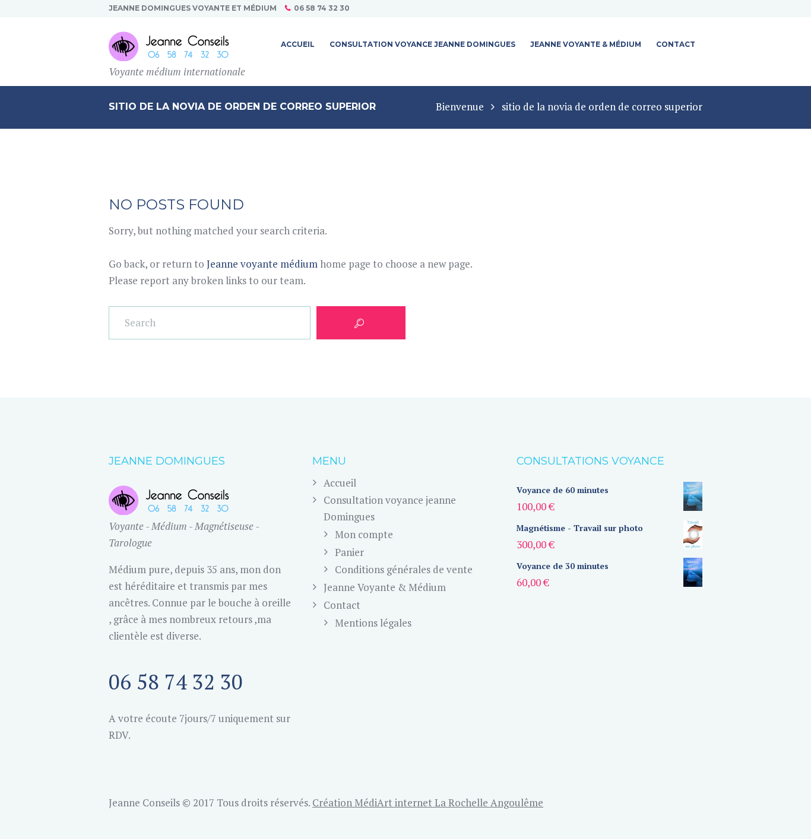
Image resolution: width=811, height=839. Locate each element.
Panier (349, 552)
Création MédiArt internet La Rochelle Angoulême (427, 802)
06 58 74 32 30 (322, 8)
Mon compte (364, 534)
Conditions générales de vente (404, 569)
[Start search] (361, 322)
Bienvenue (460, 106)
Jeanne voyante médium (262, 264)
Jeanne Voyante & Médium (385, 587)
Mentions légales (373, 623)
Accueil (340, 483)
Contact (342, 605)
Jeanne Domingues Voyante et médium (193, 8)
